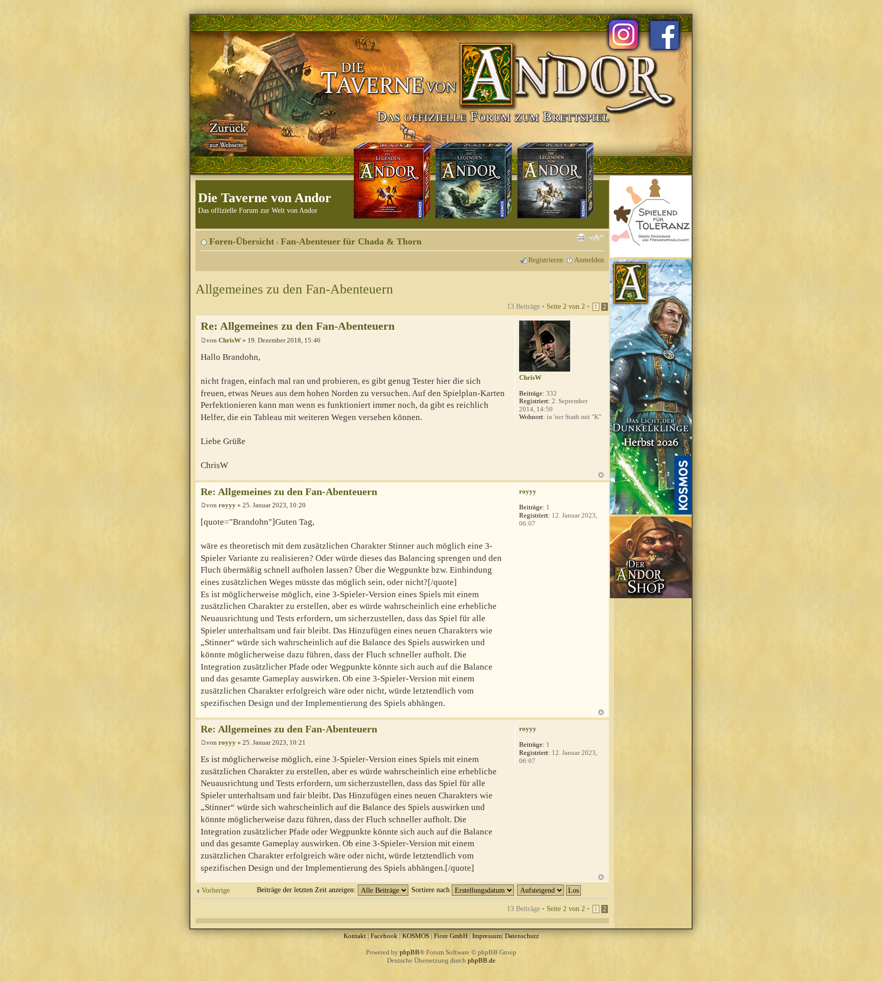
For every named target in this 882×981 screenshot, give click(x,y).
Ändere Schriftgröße (596, 237)
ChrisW (229, 340)
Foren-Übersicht (241, 241)
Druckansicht (580, 237)
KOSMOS (415, 936)
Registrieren (545, 260)
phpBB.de (482, 960)
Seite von (566, 306)
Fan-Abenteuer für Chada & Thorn (351, 241)
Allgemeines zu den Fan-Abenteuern (294, 289)
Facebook (384, 936)
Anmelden (589, 260)
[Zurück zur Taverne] (226, 134)
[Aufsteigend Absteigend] (549, 890)
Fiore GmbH (451, 936)
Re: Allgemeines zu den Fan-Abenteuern (298, 326)
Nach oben (601, 475)
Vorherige (216, 890)
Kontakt (355, 936)
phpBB (410, 952)
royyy (227, 505)
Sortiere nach (431, 890)
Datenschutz (522, 936)
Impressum (487, 936)
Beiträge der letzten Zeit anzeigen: (307, 890)
